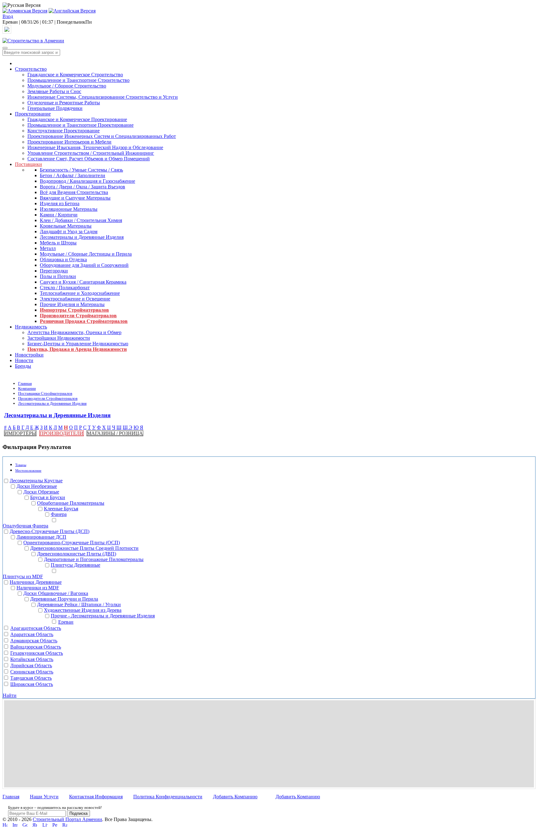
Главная (25, 383)
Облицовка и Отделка (63, 259)
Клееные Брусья (61, 508)
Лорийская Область (31, 665)
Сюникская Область (31, 671)
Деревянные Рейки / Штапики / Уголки (79, 604)
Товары (20, 465)
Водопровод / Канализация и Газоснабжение (87, 181)
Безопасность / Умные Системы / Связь (81, 169)
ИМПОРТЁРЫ (20, 433)
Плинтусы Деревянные (75, 565)
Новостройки (29, 354)
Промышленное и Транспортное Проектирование (80, 125)
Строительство (31, 69)
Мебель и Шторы (58, 242)
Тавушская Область (31, 678)
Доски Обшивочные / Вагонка (55, 593)
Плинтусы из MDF (23, 576)
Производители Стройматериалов (78, 315)
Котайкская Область (31, 659)
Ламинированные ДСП (41, 537)
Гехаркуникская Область (36, 653)
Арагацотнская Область (35, 628)
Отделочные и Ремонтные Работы (63, 102)
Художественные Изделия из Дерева (82, 610)
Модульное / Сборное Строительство (66, 85)
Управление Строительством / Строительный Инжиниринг (90, 153)
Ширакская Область (31, 684)
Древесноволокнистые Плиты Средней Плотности (84, 548)
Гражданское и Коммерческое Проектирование (77, 119)
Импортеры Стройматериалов (74, 310)
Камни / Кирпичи (59, 214)
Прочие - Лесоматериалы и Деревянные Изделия (103, 615)
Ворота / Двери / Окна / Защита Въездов (82, 186)
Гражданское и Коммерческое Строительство (75, 74)
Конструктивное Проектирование (63, 130)
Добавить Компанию (235, 796)
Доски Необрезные (37, 486)
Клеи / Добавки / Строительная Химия (81, 220)
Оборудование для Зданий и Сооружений (84, 265)
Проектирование (33, 113)
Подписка (78, 813)
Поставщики (28, 164)
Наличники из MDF (38, 587)
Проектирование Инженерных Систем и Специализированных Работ (101, 136)
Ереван (65, 622)
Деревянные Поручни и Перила (64, 599)
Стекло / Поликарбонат (65, 287)
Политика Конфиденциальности (167, 796)
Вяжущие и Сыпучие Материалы (75, 198)
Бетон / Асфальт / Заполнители (72, 175)
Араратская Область (31, 634)
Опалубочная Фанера (25, 525)
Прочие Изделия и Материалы (72, 304)
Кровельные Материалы (66, 226)
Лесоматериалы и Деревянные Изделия (82, 237)
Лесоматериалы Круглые (36, 480)
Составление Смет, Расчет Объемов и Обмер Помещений (88, 158)
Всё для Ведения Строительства (74, 192)
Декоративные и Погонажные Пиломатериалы (94, 559)
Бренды (23, 366)
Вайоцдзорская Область (35, 646)
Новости (24, 360)
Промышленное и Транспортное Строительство (78, 80)
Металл (48, 248)
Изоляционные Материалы (68, 209)
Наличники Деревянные (36, 582)
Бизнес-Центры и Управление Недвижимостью (77, 343)
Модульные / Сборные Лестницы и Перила (86, 254)
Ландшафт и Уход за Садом (68, 231)
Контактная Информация (96, 796)
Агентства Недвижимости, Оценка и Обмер (74, 332)
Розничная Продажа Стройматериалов (84, 321)
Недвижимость (31, 326)
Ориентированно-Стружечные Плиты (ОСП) (71, 542)
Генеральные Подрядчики (55, 108)
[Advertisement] (269, 743)
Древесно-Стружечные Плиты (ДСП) (49, 531)
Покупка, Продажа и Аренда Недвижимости (77, 349)
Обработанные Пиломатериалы (70, 503)
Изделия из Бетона (59, 203)
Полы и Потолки (58, 276)
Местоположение (28, 470)
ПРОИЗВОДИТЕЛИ (61, 433)
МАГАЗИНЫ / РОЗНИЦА (115, 433)
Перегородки (54, 270)
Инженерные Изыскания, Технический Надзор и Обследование (95, 147)
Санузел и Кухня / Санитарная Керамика (83, 282)
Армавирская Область (33, 640)
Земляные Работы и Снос (54, 91)
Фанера (59, 514)
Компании (27, 388)
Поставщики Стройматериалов (45, 393)
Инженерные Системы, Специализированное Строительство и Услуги (102, 97)
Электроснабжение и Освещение (75, 298)
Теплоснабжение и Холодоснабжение (80, 293)
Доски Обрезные (41, 491)
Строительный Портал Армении (67, 819)
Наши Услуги (44, 796)
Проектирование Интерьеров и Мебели (69, 141)
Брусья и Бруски (47, 497)
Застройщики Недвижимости (58, 338)
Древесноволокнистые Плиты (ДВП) (76, 553)
